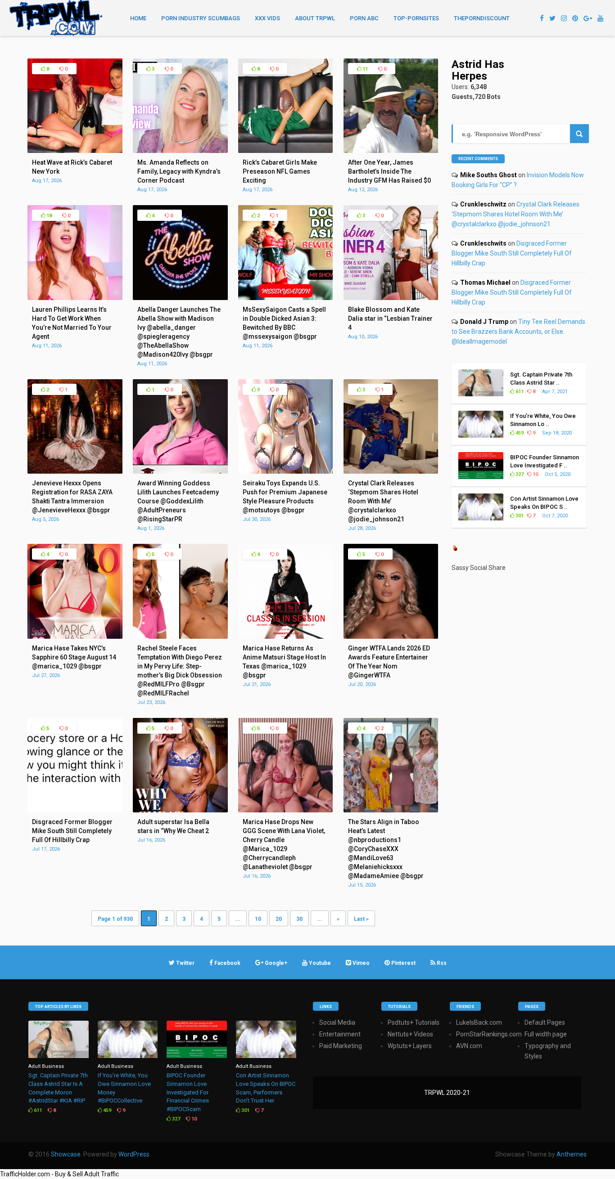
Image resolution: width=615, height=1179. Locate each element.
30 (299, 919)
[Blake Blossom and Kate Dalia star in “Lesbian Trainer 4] (391, 297)
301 (519, 516)
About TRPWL (315, 18)
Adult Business (46, 1066)
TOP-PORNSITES (416, 18)
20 (279, 919)
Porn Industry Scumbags (200, 18)
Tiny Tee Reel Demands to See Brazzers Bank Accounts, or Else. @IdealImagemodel (518, 331)
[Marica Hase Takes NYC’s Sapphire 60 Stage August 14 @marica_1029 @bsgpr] (74, 636)
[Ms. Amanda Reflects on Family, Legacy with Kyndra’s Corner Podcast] (180, 150)
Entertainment (340, 1034)
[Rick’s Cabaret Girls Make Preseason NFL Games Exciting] (285, 150)
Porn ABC (364, 18)
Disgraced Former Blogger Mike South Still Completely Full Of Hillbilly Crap (512, 253)
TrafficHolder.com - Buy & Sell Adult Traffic (59, 1174)
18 (48, 216)
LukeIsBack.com (479, 1022)
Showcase (66, 1154)
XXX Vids (267, 18)
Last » (361, 919)
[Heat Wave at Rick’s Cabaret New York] (74, 150)
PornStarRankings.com (489, 1034)
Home (138, 18)
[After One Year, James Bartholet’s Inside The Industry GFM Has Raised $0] (391, 150)
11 (364, 69)
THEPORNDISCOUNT (482, 18)
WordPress (133, 1154)
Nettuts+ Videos (410, 1034)
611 (519, 391)
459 (519, 433)
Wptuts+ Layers (410, 1045)
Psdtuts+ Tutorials (413, 1022)
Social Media (337, 1022)
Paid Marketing (340, 1045)
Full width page (546, 1034)
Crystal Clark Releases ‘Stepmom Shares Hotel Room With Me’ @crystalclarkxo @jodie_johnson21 (515, 214)
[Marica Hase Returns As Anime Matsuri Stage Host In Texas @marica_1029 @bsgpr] (285, 636)
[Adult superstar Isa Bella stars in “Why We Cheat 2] (180, 810)
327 (519, 474)
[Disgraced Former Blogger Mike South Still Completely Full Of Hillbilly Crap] (74, 810)
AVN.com (469, 1045)
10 (258, 919)
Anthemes (571, 1154)
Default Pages (545, 1022)
